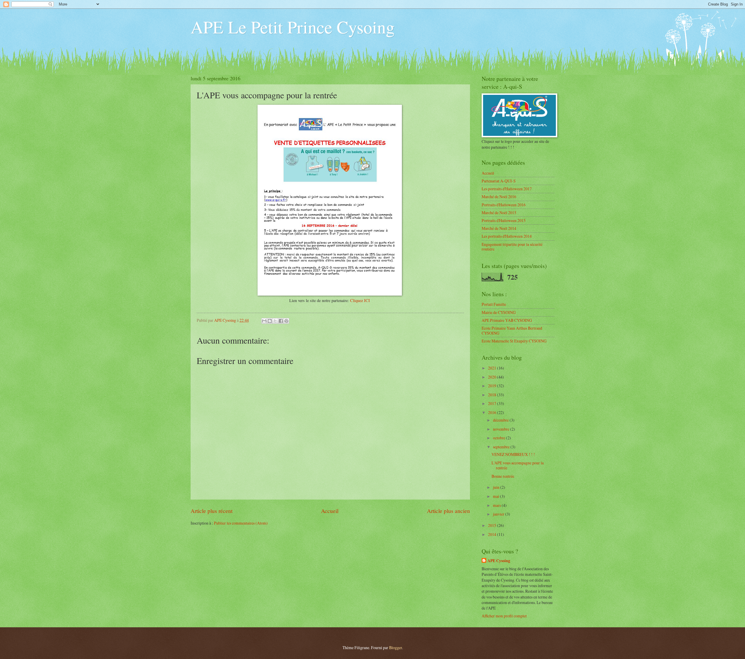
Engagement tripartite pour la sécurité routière (512, 246)
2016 (492, 412)
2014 (492, 534)
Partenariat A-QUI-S (499, 181)
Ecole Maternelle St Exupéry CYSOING (514, 341)
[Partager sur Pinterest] (286, 321)
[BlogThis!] (270, 321)
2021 (492, 368)
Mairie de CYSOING (499, 312)
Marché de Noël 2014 (499, 228)
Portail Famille (494, 304)
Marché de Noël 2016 (499, 196)
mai (496, 496)
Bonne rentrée (503, 476)
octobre (499, 437)
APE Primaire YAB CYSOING (507, 320)
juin (496, 487)
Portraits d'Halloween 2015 (504, 220)
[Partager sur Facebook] (281, 321)
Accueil (329, 510)
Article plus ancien (448, 510)
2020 (492, 377)
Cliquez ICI (360, 300)
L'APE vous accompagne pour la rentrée (518, 465)
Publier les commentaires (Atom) (241, 523)
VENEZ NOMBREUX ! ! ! (513, 454)
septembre (501, 447)
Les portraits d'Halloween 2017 (507, 188)
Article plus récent (212, 510)
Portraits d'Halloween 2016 (504, 204)
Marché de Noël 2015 (499, 212)
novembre (501, 429)
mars (497, 505)
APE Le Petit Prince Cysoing (293, 26)
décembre (501, 420)
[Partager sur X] (275, 321)
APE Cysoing (498, 561)
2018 (492, 394)
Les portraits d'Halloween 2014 (507, 236)
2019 (492, 385)
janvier (499, 514)
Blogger (395, 647)
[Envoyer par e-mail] (264, 321)
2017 (492, 403)
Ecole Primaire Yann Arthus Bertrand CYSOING (512, 330)
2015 (492, 525)
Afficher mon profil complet (504, 616)
